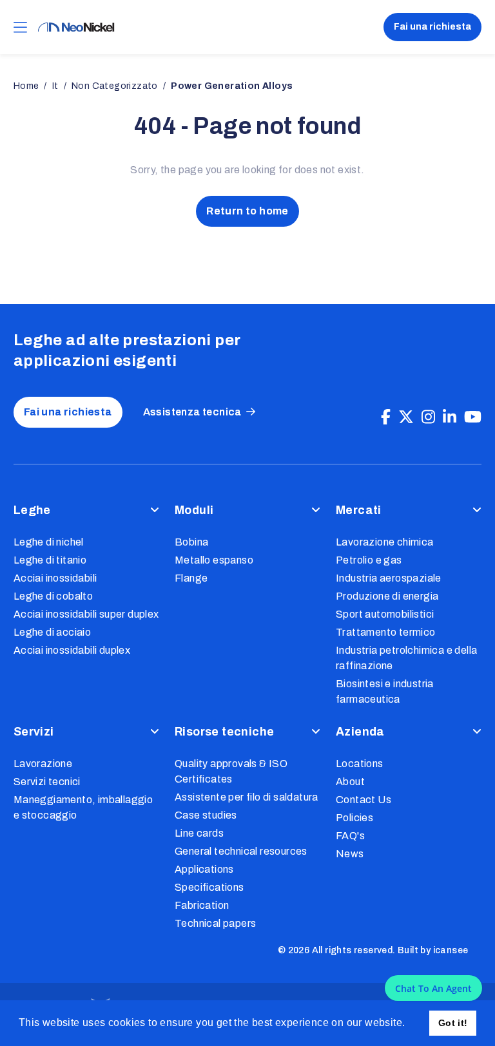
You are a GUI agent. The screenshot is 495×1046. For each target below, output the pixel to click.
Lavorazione (43, 763)
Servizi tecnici (47, 781)
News (350, 853)
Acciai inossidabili (55, 578)
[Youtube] (472, 417)
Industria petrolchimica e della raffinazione (406, 658)
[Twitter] (406, 417)
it (55, 86)
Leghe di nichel (49, 542)
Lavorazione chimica (385, 542)
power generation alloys (232, 86)
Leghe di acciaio (52, 632)
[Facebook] (386, 417)
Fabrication (202, 905)
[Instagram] (428, 417)
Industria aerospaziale (389, 578)
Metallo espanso (214, 560)
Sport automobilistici (385, 614)
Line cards (199, 833)
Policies (354, 817)
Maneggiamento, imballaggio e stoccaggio (83, 807)
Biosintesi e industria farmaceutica (385, 691)
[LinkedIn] (449, 417)
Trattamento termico (386, 632)
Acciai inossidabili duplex (72, 650)
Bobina (191, 542)
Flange (191, 578)
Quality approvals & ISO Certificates (231, 771)
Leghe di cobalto (53, 596)
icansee (451, 950)
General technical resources (241, 851)
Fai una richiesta (432, 27)
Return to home (247, 210)
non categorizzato (115, 86)
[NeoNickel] (76, 27)
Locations (359, 763)
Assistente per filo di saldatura (246, 797)
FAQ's (350, 835)
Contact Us (363, 799)
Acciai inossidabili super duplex (86, 614)
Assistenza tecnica (192, 411)
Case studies (206, 815)
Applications (204, 869)
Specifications (209, 887)
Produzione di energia (387, 596)
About (350, 781)
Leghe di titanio (50, 560)
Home (26, 86)
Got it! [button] (453, 1023)
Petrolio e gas (369, 560)
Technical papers (215, 923)
